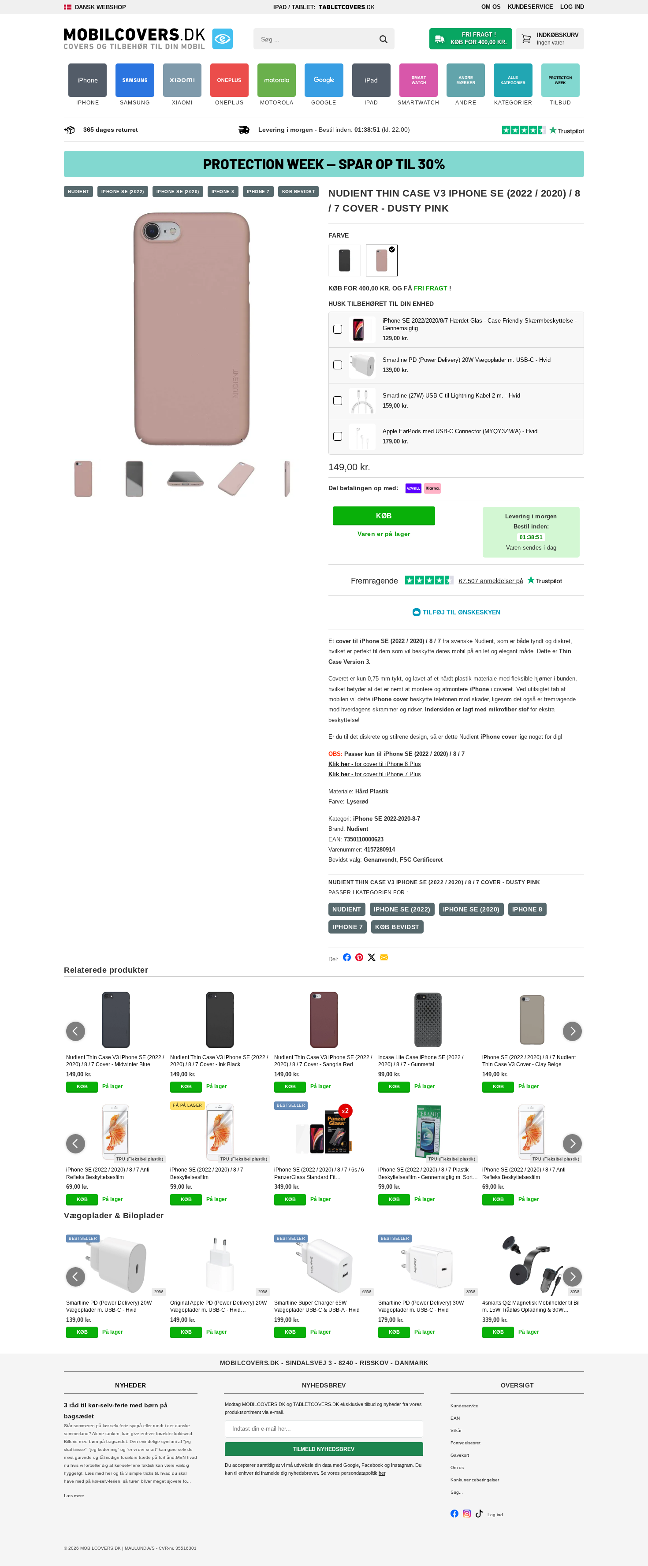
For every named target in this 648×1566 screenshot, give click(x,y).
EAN (455, 1418)
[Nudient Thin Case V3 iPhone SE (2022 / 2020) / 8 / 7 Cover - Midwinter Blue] (116, 1020)
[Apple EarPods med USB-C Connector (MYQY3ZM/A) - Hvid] (362, 437)
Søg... (457, 1492)
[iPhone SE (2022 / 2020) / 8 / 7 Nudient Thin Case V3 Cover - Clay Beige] (532, 1020)
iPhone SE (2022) (122, 191)
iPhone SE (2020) (177, 191)
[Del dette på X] (372, 958)
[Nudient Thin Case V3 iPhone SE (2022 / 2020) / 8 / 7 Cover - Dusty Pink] (192, 329)
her (382, 1473)
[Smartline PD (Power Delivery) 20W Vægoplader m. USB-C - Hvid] (362, 365)
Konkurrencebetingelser (475, 1479)
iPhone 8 (223, 191)
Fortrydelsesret (465, 1442)
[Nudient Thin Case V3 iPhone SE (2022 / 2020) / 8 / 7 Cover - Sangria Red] (324, 1020)
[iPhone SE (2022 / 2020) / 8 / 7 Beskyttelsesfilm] (220, 1132)
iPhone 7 (258, 191)
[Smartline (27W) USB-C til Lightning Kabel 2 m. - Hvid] (362, 401)
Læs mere (74, 1495)
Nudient (78, 191)
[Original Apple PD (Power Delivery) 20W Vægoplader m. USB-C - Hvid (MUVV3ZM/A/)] (220, 1265)
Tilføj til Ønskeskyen (461, 612)
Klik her (339, 764)
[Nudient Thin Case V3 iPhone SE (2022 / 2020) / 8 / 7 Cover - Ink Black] (344, 261)
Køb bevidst (298, 191)
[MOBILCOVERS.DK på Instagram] (467, 1516)
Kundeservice (530, 7)
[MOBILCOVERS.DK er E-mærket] (222, 38)
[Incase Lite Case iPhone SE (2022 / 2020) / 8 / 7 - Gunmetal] (428, 1020)
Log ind (572, 7)
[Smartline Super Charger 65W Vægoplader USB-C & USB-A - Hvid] (324, 1265)
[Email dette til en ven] (384, 958)
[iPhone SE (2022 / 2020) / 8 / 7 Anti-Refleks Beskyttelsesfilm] (116, 1132)
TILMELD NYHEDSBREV (323, 1449)
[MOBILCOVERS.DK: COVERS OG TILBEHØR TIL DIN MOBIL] (134, 38)
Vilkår (456, 1430)
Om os (491, 7)
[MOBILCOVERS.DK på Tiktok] (479, 1516)
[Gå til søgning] (383, 39)
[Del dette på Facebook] (347, 958)
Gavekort (460, 1455)
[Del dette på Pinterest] (359, 958)
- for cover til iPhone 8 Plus (385, 764)
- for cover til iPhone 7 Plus (374, 774)
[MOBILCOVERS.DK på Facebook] (454, 1516)
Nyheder (130, 1385)
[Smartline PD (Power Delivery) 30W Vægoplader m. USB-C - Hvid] (428, 1265)
